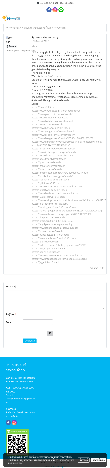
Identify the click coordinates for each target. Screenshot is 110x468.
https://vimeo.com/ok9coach (47, 124)
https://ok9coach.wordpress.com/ (50, 203)
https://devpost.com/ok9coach (48, 217)
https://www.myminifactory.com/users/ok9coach (58, 255)
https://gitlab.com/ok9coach (47, 183)
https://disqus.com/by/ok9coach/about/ (53, 148)
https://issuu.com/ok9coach (47, 169)
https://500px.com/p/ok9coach (48, 196)
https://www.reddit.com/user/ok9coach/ (53, 134)
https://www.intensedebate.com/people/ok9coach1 (59, 258)
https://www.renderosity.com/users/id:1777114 (57, 186)
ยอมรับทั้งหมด (99, 460)
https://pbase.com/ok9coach (47, 231)
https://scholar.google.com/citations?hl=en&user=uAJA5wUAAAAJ (67, 210)
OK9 (34, 52)
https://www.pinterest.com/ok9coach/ (52, 114)
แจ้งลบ (35, 46)
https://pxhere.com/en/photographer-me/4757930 (59, 245)
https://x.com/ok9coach (44, 107)
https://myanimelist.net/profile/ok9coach (54, 238)
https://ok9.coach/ (51, 76)
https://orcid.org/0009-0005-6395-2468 (52, 221)
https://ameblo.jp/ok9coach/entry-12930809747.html (60, 172)
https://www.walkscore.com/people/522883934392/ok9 (61, 214)
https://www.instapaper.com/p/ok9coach (54, 152)
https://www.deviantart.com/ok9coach (52, 155)
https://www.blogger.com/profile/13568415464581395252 (62, 138)
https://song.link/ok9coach (46, 252)
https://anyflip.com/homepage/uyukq (52, 224)
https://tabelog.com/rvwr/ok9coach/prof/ (54, 207)
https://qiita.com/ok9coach (46, 162)
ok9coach (60, 27)
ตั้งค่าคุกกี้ (83, 460)
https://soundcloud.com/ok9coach (50, 179)
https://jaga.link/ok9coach (45, 262)
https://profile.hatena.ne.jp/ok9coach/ (52, 176)
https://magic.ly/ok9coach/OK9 (48, 248)
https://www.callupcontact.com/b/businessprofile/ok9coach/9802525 (69, 200)
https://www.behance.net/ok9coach (51, 127)
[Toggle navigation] (106, 18)
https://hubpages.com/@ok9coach (50, 234)
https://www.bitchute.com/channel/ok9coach (56, 193)
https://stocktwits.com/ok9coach (49, 190)
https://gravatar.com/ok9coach (48, 165)
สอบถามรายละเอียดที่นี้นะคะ (38, 27)
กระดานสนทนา (13, 27)
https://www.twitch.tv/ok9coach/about (52, 121)
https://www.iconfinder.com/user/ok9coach (55, 227)
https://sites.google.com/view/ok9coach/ (53, 131)
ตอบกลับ (31, 340)
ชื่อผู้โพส (11, 314)
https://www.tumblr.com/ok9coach (50, 117)
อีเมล (9, 322)
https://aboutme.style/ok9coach (49, 158)
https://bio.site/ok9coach (45, 241)
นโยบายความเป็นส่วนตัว (64, 460)
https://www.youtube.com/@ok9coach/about (56, 110)
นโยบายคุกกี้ (17, 463)
